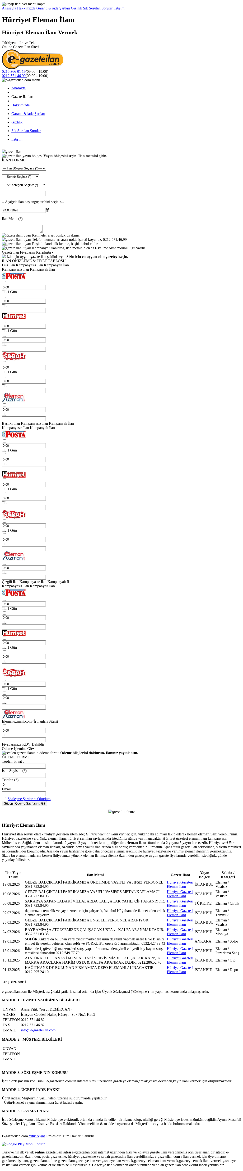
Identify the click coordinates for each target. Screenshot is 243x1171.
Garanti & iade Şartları (53, 8)
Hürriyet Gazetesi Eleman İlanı (180, 884)
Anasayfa (9, 8)
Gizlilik (76, 8)
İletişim (118, 8)
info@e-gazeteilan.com (38, 1030)
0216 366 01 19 (14, 71)
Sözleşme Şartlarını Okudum (29, 799)
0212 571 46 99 (14, 76)
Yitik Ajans (36, 1136)
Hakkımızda (26, 8)
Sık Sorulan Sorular (97, 8)
